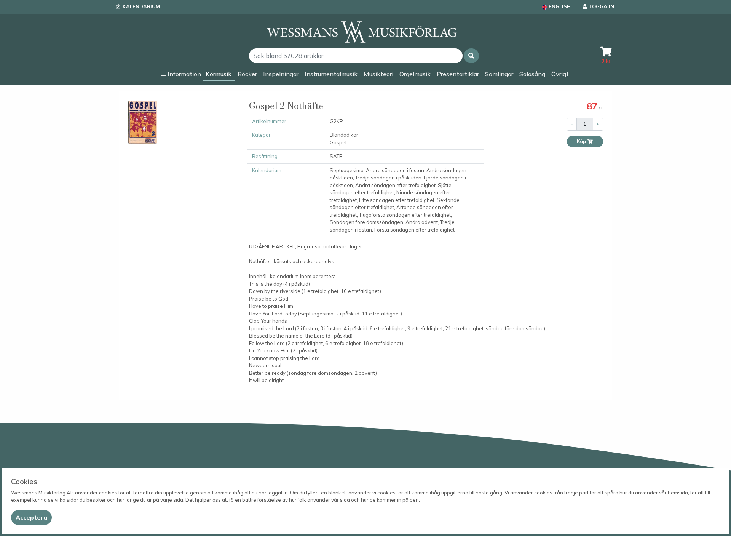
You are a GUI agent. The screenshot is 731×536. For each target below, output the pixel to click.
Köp (582, 141)
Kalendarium (141, 6)
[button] (471, 55)
